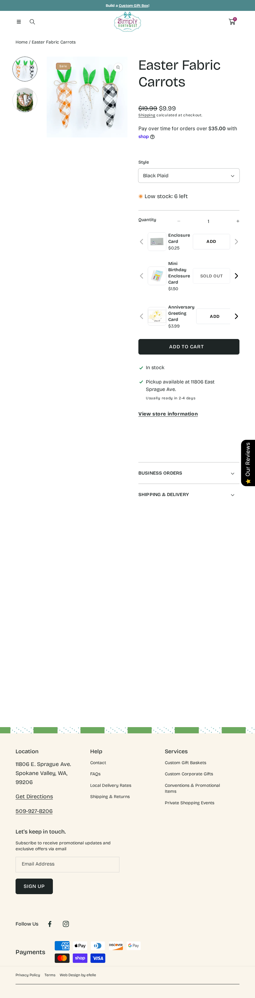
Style (143, 162)
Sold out (211, 276)
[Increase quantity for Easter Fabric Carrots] (232, 221)
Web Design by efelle (78, 975)
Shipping (146, 115)
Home (22, 42)
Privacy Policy (28, 975)
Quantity (147, 219)
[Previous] (142, 242)
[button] (19, 22)
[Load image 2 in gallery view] (24, 100)
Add (211, 241)
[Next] (236, 242)
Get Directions (34, 796)
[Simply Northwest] (127, 21)
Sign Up (34, 886)
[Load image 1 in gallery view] (24, 69)
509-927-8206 (34, 811)
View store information (168, 414)
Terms (49, 975)
